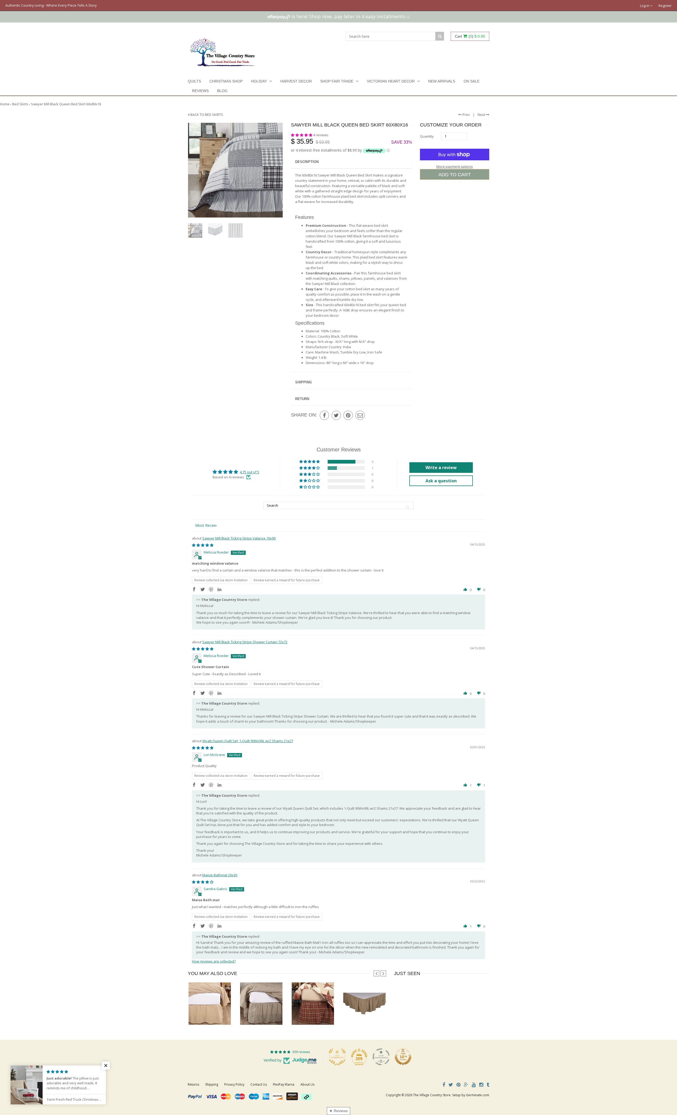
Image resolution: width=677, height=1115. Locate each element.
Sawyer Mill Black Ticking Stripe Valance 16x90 (239, 538)
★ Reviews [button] (338, 1111)
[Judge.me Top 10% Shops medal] (403, 1056)
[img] (202, 545)
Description (307, 162)
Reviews (200, 91)
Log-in (645, 5)
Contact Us (258, 1084)
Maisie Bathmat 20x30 (219, 875)
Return (302, 399)
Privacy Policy (234, 1084)
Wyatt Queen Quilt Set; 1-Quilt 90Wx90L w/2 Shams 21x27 (247, 740)
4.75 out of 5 (249, 472)
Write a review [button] (441, 467)
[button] (302, 135)
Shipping (303, 382)
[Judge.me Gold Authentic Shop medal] (337, 1056)
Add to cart (454, 174)
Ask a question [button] (441, 481)
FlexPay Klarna (283, 1084)
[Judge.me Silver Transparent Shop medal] (381, 1056)
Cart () (470, 36)
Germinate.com (477, 1095)
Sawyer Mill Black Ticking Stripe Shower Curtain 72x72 (244, 642)
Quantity (427, 136)
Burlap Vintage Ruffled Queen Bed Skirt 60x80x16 (226, 1014)
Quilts (194, 81)
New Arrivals (441, 81)
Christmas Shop (226, 81)
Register (665, 5)
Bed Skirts (20, 104)
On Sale (471, 81)
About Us (307, 1084)
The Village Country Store (432, 1095)
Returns (193, 1084)
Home (5, 104)
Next (482, 114)
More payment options (454, 166)
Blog (222, 91)
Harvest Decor (296, 81)
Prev (466, 114)
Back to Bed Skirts (206, 114)
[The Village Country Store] (222, 50)
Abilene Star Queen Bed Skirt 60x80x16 (321, 1014)
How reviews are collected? (214, 961)
